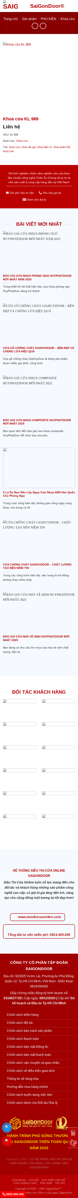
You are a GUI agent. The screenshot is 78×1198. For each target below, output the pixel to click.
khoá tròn (8, 151)
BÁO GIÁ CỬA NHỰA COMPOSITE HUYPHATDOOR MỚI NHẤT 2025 (37, 422)
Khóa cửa (68, 19)
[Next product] (35, 26)
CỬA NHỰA (19, 1180)
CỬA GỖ (34, 1180)
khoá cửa (14, 147)
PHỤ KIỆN (48, 19)
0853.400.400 (14, 1194)
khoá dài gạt (29, 147)
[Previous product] (43, 26)
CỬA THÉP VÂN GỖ (53, 1180)
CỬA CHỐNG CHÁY (25, 1183)
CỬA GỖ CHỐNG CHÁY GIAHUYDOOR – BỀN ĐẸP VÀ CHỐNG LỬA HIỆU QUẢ (38, 350)
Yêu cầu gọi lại (51, 192)
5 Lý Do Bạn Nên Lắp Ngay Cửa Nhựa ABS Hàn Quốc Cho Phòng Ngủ (39, 494)
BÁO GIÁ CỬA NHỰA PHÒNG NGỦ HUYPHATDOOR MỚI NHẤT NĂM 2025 (37, 277)
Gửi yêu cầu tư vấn (21, 192)
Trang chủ (10, 19)
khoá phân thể (62, 147)
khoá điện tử (44, 147)
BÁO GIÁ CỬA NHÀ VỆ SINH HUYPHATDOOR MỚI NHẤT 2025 (36, 638)
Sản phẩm (29, 19)
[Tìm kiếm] (65, 6)
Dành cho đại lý (36, 199)
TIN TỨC (60, 1183)
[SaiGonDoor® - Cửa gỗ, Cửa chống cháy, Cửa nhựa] (13, 6)
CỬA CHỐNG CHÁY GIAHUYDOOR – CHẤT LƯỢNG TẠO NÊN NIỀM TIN (37, 566)
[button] (72, 6)
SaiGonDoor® (47, 6)
